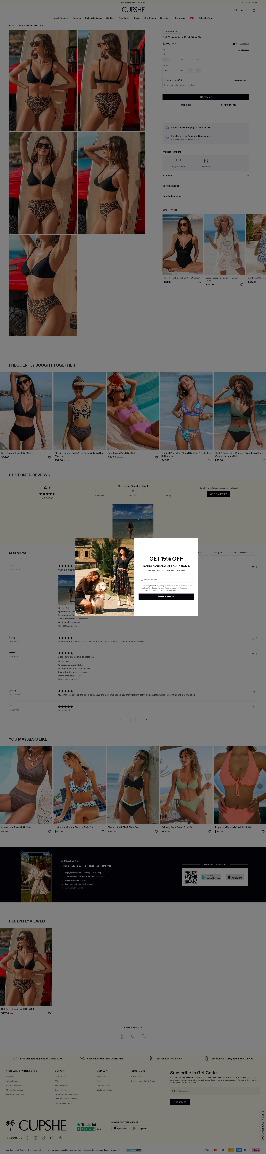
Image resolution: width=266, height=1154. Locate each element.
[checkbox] (140, 586)
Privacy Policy (158, 590)
